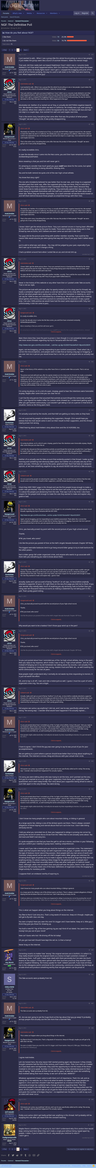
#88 (92, 596)
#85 (92, 471)
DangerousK (9, 137)
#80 (92, 259)
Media (29, 13)
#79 (92, 201)
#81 (92, 308)
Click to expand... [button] (56, 332)
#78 (92, 124)
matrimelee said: (25, 84)
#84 (92, 436)
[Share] (89, 54)
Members (53, 13)
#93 (92, 789)
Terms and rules (65, 1166)
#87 (92, 562)
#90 (92, 688)
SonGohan (6, 28)
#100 (92, 1125)
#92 (92, 761)
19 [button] (55, 37)
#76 (92, 54)
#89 (92, 631)
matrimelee (9, 67)
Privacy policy (76, 1166)
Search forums (14, 17)
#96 (92, 974)
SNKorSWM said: (25, 1008)
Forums (6, 13)
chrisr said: (24, 128)
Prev (5, 50)
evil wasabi (9, 1112)
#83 (92, 410)
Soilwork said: (24, 476)
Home (89, 1166)
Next (25, 50)
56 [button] (55, 40)
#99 (92, 1099)
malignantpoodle (9, 1137)
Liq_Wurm (9, 962)
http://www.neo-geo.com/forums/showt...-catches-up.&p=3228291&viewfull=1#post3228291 (55, 345)
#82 (92, 362)
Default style (7, 1166)
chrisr (9, 92)
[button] (23, 13)
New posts (4, 17)
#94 (92, 881)
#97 (92, 1003)
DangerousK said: (26, 313)
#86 (92, 502)
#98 (92, 1028)
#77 (92, 79)
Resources (41, 13)
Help (83, 1166)
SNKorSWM (9, 987)
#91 (92, 717)
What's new (17, 13)
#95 (92, 950)
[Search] (92, 13)
